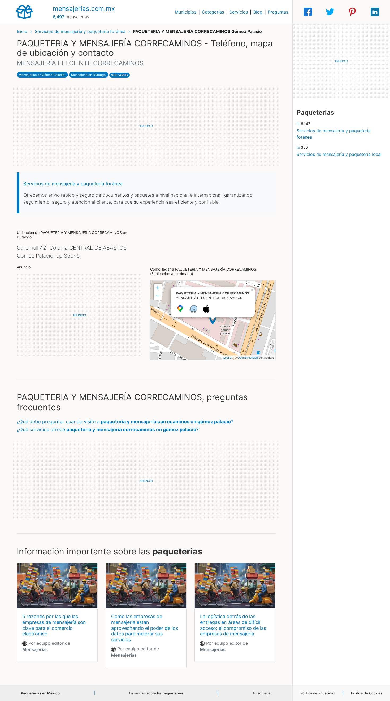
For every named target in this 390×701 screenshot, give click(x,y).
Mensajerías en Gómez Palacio (41, 75)
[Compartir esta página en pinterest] (352, 12)
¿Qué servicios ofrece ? (108, 429)
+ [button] (157, 287)
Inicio (22, 31)
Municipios (185, 12)
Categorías (213, 12)
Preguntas (278, 12)
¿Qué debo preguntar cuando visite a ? (125, 421)
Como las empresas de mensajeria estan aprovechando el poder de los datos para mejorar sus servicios (144, 628)
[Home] (24, 11)
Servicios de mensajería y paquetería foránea (81, 31)
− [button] (157, 295)
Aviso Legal (262, 693)
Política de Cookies (366, 693)
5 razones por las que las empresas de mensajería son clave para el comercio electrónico (54, 625)
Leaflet (227, 357)
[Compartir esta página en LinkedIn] (375, 12)
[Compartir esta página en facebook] (308, 12)
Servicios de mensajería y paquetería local (339, 154)
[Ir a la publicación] (57, 586)
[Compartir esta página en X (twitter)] (330, 12)
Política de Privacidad (317, 693)
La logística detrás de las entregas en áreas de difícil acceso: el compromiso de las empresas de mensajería (233, 625)
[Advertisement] (146, 126)
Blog (257, 12)
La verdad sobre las (156, 693)
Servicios (238, 12)
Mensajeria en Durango (88, 75)
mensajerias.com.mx (84, 8)
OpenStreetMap (247, 357)
